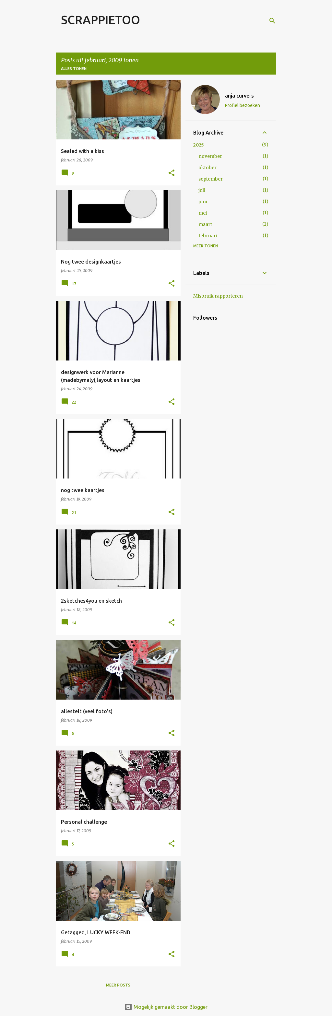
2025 (198, 145)
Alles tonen (74, 68)
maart (205, 224)
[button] (171, 173)
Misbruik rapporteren (218, 296)
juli (201, 190)
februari (207, 236)
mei (202, 213)
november (210, 156)
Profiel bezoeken (242, 105)
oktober (207, 168)
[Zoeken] (272, 21)
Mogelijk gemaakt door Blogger (170, 1007)
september (210, 179)
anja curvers (239, 96)
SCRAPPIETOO (100, 19)
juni (202, 202)
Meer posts (118, 985)
